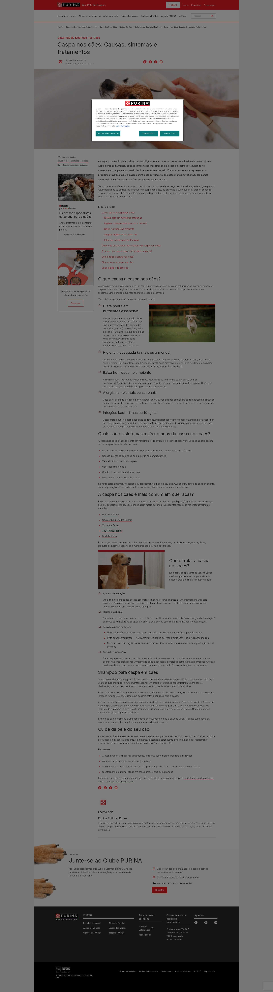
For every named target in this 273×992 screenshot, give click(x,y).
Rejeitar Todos (148, 133)
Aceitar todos (169, 133)
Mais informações (123, 126)
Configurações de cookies (108, 133)
